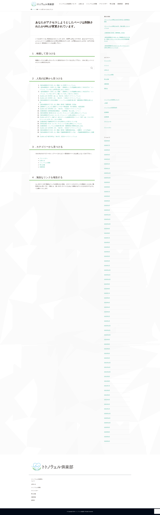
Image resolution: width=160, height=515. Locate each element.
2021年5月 (107, 395)
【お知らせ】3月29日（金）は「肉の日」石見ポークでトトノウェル (60, 96)
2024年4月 (107, 251)
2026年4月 (107, 154)
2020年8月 (107, 432)
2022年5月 (107, 353)
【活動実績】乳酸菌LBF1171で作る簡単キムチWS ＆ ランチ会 (58, 121)
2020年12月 (107, 413)
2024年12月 (107, 214)
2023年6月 (107, 298)
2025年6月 (107, 196)
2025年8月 (107, 187)
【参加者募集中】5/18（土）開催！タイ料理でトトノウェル (58, 85)
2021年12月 (107, 362)
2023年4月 (107, 307)
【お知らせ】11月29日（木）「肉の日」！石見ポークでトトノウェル (60, 128)
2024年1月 (107, 265)
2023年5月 (107, 302)
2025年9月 (107, 182)
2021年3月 (107, 399)
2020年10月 (107, 422)
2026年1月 (107, 168)
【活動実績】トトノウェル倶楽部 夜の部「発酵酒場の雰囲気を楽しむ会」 (62, 126)
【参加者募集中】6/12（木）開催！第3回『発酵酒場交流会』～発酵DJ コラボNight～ (66, 130)
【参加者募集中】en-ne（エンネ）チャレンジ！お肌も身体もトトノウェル (62, 115)
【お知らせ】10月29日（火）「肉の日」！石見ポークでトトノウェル (60, 108)
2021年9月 (107, 376)
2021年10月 (107, 371)
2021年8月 (107, 381)
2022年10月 (107, 334)
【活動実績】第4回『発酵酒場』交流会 (114, 32)
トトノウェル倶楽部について (67, 4)
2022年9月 (107, 339)
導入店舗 (112, 4)
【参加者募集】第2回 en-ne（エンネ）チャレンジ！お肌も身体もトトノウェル (63, 113)
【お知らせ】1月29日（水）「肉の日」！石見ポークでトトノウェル (60, 98)
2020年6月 (107, 436)
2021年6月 (107, 390)
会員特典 (106, 117)
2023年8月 (107, 288)
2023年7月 (107, 293)
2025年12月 (107, 173)
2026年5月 (107, 150)
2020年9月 (107, 427)
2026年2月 (107, 163)
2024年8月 (107, 233)
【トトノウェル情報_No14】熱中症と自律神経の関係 (117, 20)
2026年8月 (107, 140)
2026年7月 (107, 145)
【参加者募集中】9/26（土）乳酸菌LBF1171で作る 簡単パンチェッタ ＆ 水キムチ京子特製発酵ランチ (117, 39)
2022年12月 (107, 325)
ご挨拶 (106, 103)
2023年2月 (107, 316)
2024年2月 (107, 261)
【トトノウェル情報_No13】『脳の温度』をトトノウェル (117, 27)
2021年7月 (107, 385)
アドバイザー (103, 4)
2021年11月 (107, 367)
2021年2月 (107, 404)
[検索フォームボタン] (92, 68)
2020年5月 (107, 441)
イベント (106, 65)
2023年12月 (107, 270)
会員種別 (106, 112)
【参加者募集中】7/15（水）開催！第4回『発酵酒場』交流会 (58, 104)
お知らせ (81, 4)
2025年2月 (107, 210)
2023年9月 (107, 284)
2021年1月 (107, 408)
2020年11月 (107, 418)
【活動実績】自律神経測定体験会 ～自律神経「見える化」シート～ (60, 111)
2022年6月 (107, 348)
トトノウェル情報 (91, 4)
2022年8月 (107, 344)
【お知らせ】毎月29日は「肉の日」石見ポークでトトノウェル (58, 136)
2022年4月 (107, 358)
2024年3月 (107, 256)
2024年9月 (107, 228)
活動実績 (120, 4)
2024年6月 (107, 242)
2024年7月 (107, 237)
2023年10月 (107, 279)
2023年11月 (107, 274)
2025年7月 (107, 191)
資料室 (127, 4)
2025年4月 (107, 205)
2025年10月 (107, 177)
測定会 (106, 88)
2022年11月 (107, 330)
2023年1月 (107, 321)
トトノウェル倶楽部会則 (110, 107)
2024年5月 (107, 247)
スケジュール (107, 121)
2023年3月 (107, 311)
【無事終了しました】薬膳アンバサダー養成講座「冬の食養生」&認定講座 (62, 106)
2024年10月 (107, 224)
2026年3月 (107, 159)
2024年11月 (107, 219)
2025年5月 (107, 200)
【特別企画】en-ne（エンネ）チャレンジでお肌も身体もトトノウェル (61, 123)
